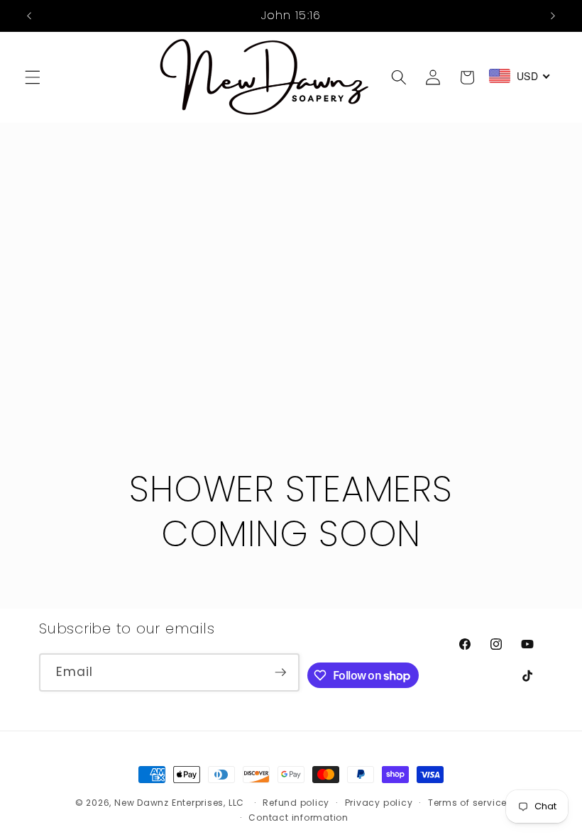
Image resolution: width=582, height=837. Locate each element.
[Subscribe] (280, 672)
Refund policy (296, 803)
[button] (33, 77)
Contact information (298, 817)
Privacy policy (379, 803)
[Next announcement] (553, 15)
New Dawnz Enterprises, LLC (179, 803)
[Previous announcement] (29, 15)
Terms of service (467, 803)
